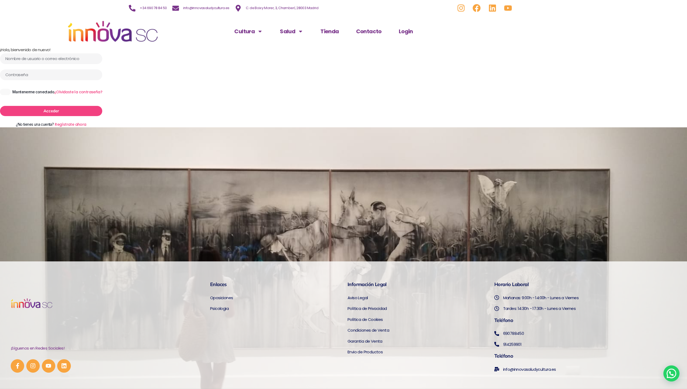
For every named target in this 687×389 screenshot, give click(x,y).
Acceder (51, 110)
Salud (287, 31)
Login (406, 31)
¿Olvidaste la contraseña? (78, 92)
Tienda (329, 31)
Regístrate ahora (70, 124)
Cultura (244, 31)
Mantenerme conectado (33, 92)
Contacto (369, 31)
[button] (671, 373)
